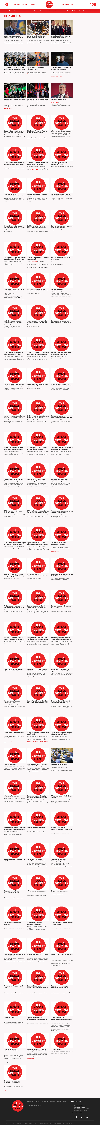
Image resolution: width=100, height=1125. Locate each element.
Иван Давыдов (30, 1058)
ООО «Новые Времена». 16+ (35, 1105)
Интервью (23, 11)
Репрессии (30, 11)
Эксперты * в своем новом (36, 261)
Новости (65, 4)
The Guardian (54, 1030)
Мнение (11, 11)
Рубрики (25, 4)
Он (51, 261)
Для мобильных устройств (80, 1110)
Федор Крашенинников (9, 1090)
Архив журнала (62, 1101)
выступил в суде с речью (57, 263)
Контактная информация (80, 1105)
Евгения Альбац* (8, 108)
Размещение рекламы (79, 1107)
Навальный (70, 11)
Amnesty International (9, 1062)
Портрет (36, 11)
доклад (29, 263)
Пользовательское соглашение (81, 1108)
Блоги (50, 11)
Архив (73, 4)
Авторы (32, 4)
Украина (57, 11)
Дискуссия (17, 11)
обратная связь (76, 1101)
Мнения (52, 1101)
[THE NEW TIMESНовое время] (49, 4)
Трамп (75, 11)
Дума (89, 11)
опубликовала (7, 294)
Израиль (63, 11)
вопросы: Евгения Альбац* (57, 76)
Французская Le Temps (9, 293)
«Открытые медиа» (55, 965)
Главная (17, 4)
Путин (80, 11)
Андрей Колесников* (55, 897)
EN (91, 4)
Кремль (85, 11)
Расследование (44, 11)
